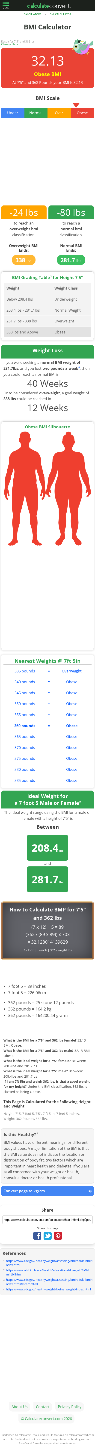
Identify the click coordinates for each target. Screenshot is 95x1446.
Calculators (32, 14)
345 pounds (25, 692)
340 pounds (25, 681)
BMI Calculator (60, 14)
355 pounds (25, 714)
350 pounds (25, 703)
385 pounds (25, 780)
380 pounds (25, 769)
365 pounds (25, 736)
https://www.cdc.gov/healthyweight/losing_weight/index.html (48, 1289)
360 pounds (24, 725)
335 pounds (25, 671)
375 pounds (25, 758)
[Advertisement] (47, 165)
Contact (43, 1406)
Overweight (72, 671)
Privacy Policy (69, 1406)
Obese (71, 681)
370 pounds (25, 747)
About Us (20, 1406)
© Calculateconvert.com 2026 (46, 1418)
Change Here (9, 44)
